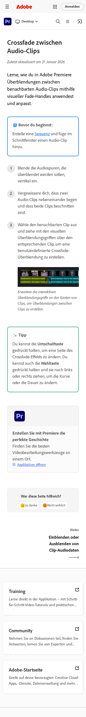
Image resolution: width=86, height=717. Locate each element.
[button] (55, 7)
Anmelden (72, 7)
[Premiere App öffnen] (79, 21)
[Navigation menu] (7, 6)
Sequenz (42, 133)
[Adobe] (24, 6)
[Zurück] (24, 547)
